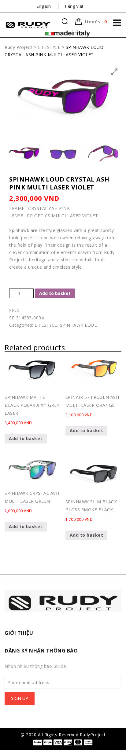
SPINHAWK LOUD (79, 325)
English (44, 6)
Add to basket (55, 293)
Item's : (96, 21)
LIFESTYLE (46, 325)
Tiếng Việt (74, 6)
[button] (96, 21)
